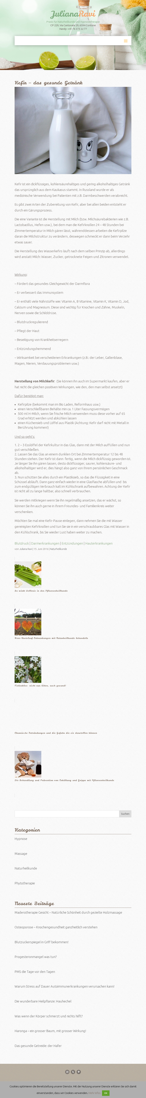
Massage (21, 853)
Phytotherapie (25, 883)
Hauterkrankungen (99, 543)
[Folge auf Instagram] (67, 1072)
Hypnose (21, 838)
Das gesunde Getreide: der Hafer (38, 1045)
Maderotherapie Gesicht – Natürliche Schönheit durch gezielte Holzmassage (68, 912)
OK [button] (105, 1093)
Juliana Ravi (25, 549)
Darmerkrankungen (45, 543)
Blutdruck (22, 543)
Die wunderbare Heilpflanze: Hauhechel (43, 1001)
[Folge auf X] (73, 1072)
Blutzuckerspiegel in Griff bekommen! (42, 942)
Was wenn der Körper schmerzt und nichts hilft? (49, 1016)
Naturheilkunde (58, 549)
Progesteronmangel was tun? (36, 956)
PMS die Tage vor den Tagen (35, 971)
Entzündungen (72, 543)
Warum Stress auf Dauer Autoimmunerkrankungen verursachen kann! (64, 986)
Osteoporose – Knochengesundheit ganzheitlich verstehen (56, 927)
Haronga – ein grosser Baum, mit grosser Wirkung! (50, 1031)
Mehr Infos (94, 1092)
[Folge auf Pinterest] (79, 1072)
